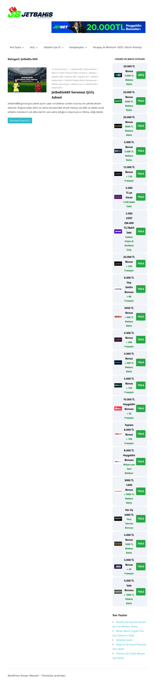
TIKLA (141, 101)
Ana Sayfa (15, 47)
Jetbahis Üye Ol (52, 47)
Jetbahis (92, 72)
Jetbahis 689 (57, 76)
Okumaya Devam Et (19, 120)
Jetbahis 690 (70, 76)
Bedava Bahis (90, 69)
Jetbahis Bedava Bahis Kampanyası (81, 80)
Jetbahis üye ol (77, 84)
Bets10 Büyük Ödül (68, 72)
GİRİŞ (141, 75)
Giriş (32, 47)
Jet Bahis (83, 72)
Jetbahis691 (57, 87)
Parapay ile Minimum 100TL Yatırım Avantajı (117, 47)
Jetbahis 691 (83, 76)
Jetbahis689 (76, 69)
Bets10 (55, 72)
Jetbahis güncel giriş (60, 84)
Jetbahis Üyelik (124, 640)
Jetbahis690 (91, 84)
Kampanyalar (76, 47)
